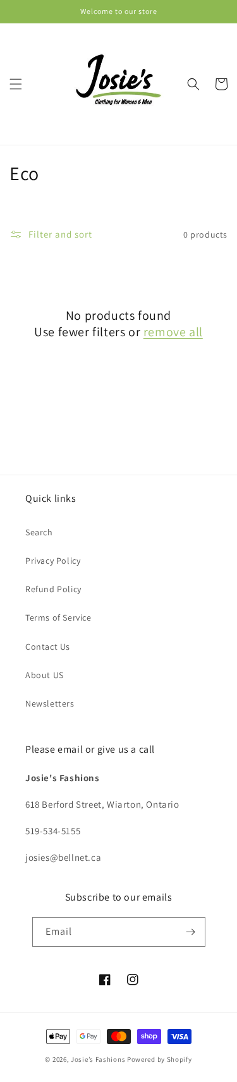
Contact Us (47, 646)
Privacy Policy (52, 560)
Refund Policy (53, 589)
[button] (16, 84)
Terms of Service (58, 617)
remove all (173, 332)
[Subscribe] (191, 932)
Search (39, 532)
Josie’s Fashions (98, 1059)
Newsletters (50, 703)
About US (44, 675)
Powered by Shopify (159, 1059)
